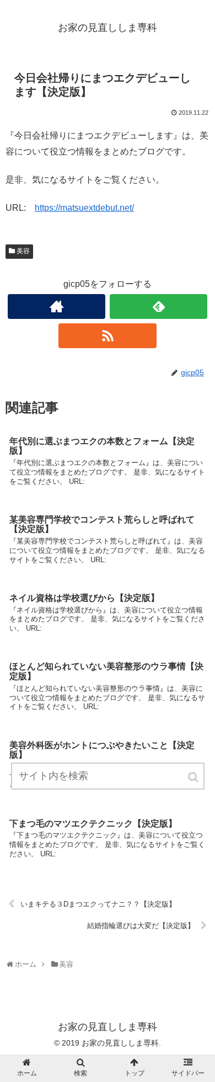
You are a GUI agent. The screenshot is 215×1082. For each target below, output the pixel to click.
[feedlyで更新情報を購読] (159, 306)
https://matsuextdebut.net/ (84, 207)
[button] (194, 777)
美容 (23, 251)
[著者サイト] (57, 306)
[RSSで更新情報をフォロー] (107, 335)
